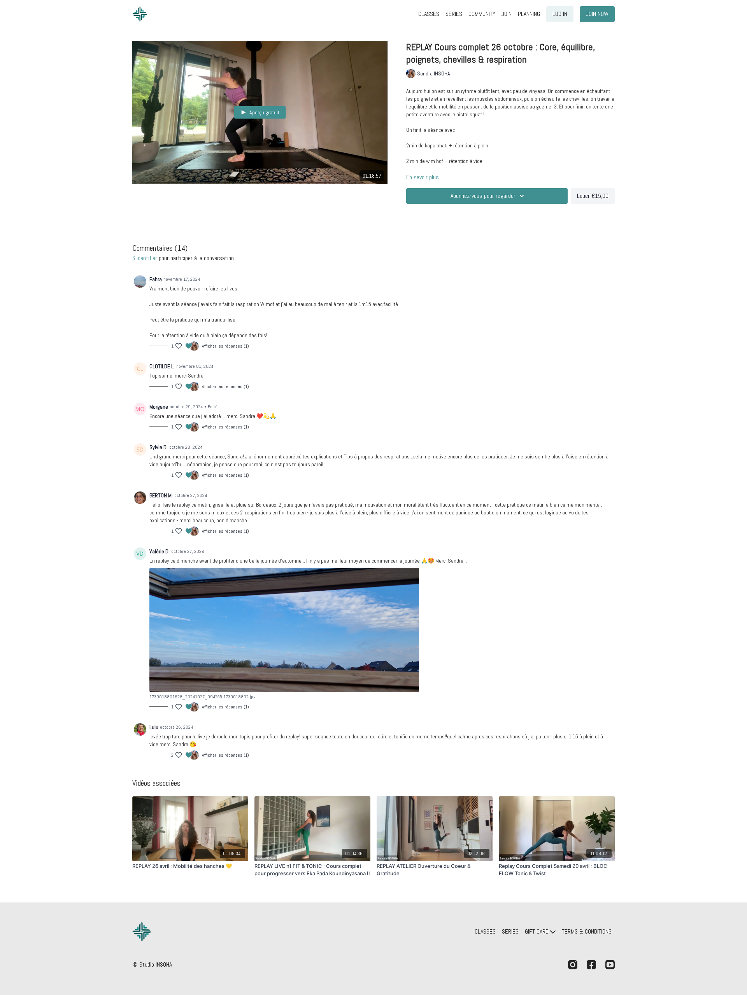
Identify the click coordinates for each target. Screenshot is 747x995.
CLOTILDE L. (162, 366)
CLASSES (428, 14)
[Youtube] (610, 964)
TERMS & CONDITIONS (587, 931)
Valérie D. (159, 551)
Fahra (155, 279)
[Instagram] (572, 964)
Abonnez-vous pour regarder (483, 196)
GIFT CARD (537, 931)
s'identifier (144, 258)
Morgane (158, 406)
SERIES (453, 14)
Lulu (153, 727)
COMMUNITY (481, 14)
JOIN (507, 14)
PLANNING (529, 14)
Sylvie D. (158, 447)
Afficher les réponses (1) (225, 346)
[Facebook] (591, 964)
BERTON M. (161, 495)
